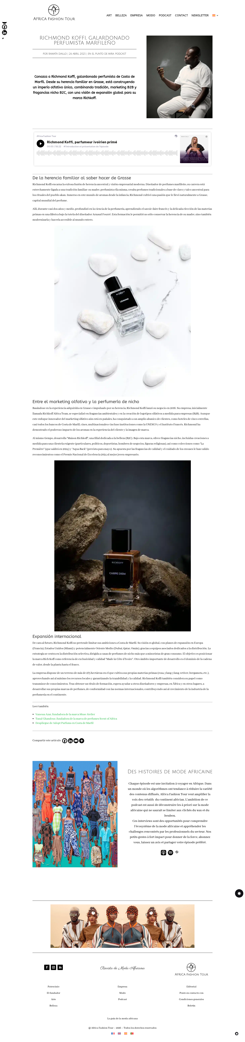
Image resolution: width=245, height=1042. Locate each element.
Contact (181, 15)
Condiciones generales (191, 999)
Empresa (136, 15)
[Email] (76, 740)
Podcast (165, 15)
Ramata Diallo (57, 54)
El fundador (53, 993)
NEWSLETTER (200, 15)
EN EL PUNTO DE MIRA (101, 54)
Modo (150, 15)
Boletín (191, 1005)
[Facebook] (64, 740)
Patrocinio (53, 986)
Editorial (191, 986)
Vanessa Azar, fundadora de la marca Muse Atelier (65, 714)
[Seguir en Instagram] (53, 967)
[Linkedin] (70, 740)
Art (109, 15)
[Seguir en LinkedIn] (60, 967)
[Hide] (3, 38)
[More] (81, 740)
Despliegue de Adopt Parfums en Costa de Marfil (65, 723)
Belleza (121, 15)
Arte (53, 999)
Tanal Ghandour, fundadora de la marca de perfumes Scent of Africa (76, 719)
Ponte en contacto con (192, 993)
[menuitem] (215, 16)
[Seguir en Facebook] (47, 967)
